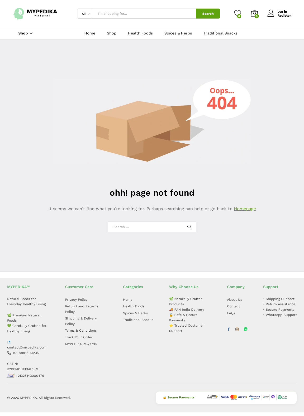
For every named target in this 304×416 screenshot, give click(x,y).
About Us (234, 299)
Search (208, 13)
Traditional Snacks (221, 33)
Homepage (245, 208)
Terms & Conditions (81, 330)
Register (284, 15)
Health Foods (140, 33)
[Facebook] (229, 329)
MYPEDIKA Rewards (81, 344)
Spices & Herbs (178, 33)
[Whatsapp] (245, 329)
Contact (233, 306)
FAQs (231, 313)
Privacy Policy (76, 299)
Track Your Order (78, 337)
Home (89, 33)
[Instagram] (237, 329)
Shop (111, 33)
